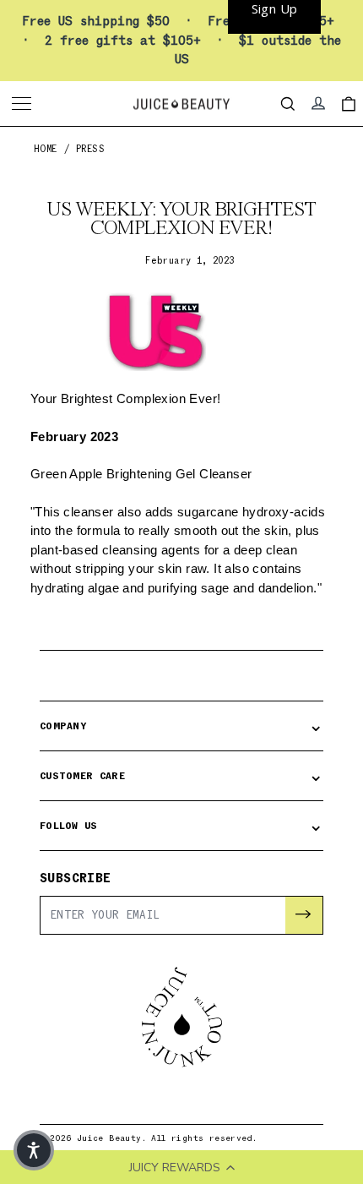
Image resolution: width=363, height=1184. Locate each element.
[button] (34, 1150)
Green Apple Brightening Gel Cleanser (141, 474)
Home (45, 149)
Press (90, 149)
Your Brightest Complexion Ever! (127, 398)
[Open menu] (23, 104)
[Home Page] (181, 103)
